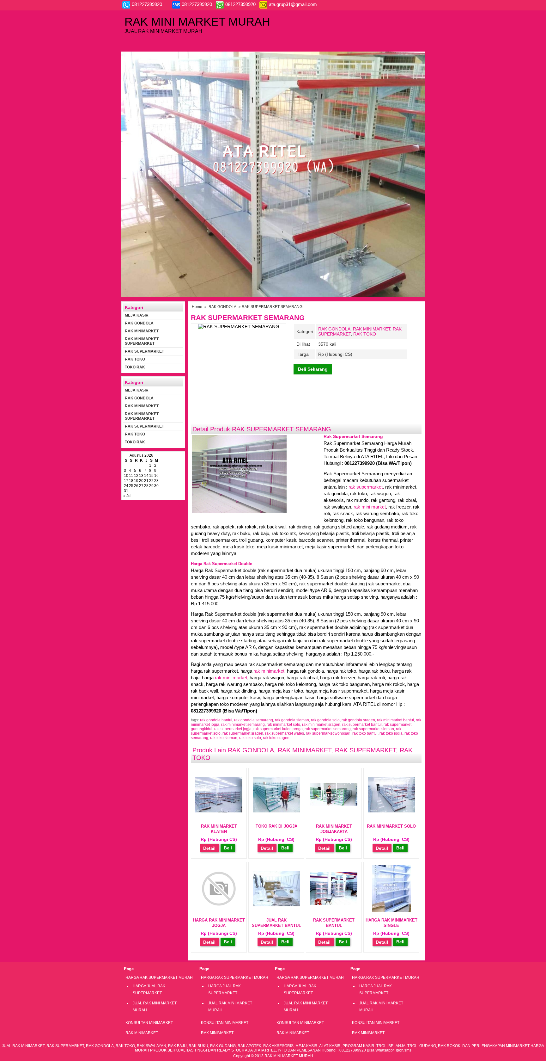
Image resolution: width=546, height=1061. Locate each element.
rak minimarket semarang (243, 724)
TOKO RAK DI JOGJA (276, 826)
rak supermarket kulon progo (278, 729)
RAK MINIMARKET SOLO (391, 826)
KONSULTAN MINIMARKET (149, 1023)
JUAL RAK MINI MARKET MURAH (155, 1006)
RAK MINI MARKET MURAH (197, 21)
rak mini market (370, 506)
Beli (228, 847)
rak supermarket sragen (242, 733)
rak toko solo (250, 738)
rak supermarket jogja (233, 729)
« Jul (127, 496)
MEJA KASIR (137, 315)
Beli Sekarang (313, 369)
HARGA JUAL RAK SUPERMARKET (149, 989)
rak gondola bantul (216, 720)
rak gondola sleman (292, 720)
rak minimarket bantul (395, 720)
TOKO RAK (135, 367)
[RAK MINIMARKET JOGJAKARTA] (333, 804)
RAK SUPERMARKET (365, 750)
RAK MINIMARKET (371, 328)
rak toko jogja (391, 733)
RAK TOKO (364, 333)
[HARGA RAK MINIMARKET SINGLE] (391, 910)
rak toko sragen (276, 738)
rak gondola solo (325, 720)
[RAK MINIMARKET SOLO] (391, 811)
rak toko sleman (223, 738)
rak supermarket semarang (328, 729)
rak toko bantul (365, 733)
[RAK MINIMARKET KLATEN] (218, 811)
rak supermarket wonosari (328, 733)
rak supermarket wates (284, 733)
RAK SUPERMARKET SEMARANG (248, 318)
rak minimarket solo (283, 724)
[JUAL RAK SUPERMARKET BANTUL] (276, 905)
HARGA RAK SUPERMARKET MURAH (159, 977)
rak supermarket (366, 487)
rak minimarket (268, 671)
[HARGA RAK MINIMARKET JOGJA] (218, 910)
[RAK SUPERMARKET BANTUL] (333, 903)
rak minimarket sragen (321, 724)
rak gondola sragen (358, 720)
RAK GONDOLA (222, 307)
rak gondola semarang (253, 720)
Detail (209, 848)
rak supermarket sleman (373, 729)
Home (197, 307)
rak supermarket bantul (362, 724)
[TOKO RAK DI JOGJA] (276, 811)
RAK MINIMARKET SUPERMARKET (142, 341)
